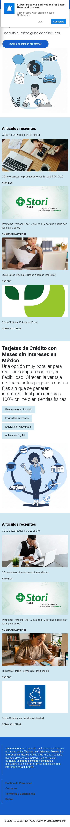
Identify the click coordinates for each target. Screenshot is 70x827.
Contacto (11, 788)
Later (40, 21)
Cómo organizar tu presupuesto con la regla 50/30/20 (32, 176)
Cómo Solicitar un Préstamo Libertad (23, 718)
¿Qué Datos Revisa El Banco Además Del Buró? (29, 274)
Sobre (9, 799)
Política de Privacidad (18, 783)
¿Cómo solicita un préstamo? (25, 43)
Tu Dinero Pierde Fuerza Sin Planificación (25, 671)
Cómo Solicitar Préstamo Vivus (19, 322)
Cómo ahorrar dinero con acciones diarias (25, 572)
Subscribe (58, 21)
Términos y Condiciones (20, 793)
